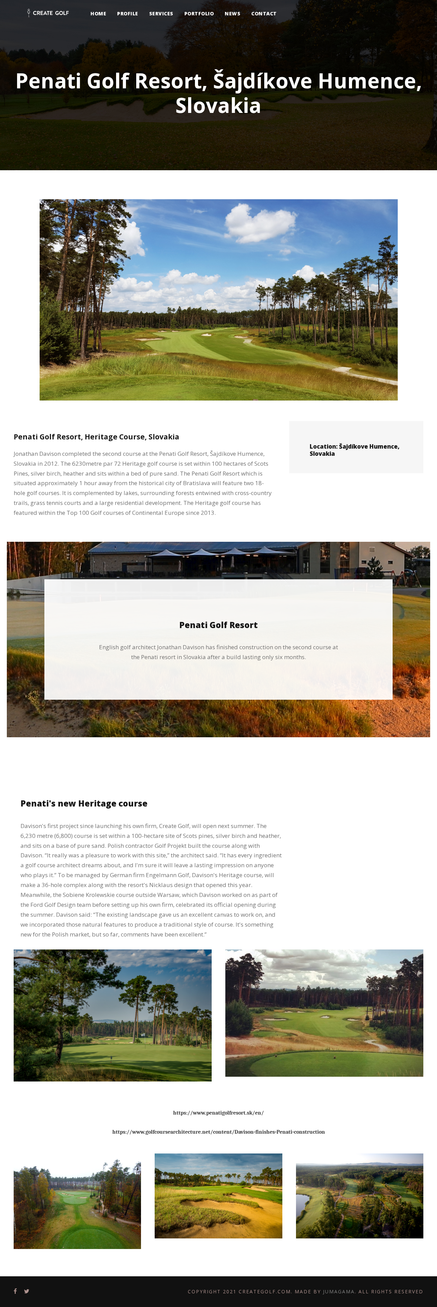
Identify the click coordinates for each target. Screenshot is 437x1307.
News (232, 13)
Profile (127, 13)
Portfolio (199, 13)
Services (161, 13)
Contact (264, 13)
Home (98, 13)
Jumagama (339, 1291)
